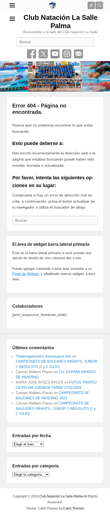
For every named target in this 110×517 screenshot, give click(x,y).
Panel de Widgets (26, 274)
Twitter (43, 53)
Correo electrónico (78, 53)
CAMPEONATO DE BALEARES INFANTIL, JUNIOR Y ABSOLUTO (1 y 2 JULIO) (56, 408)
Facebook (31, 53)
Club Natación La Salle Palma (60, 21)
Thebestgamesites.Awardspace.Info (43, 356)
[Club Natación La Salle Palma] (52, 5)
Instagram (66, 53)
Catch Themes (73, 508)
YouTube (55, 53)
